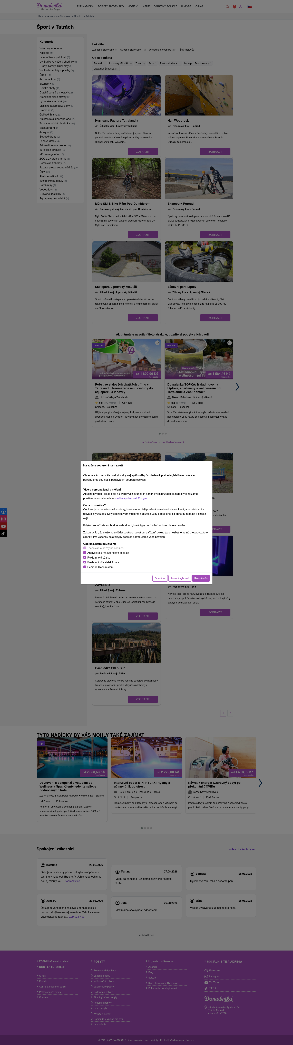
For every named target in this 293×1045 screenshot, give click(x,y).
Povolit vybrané (180, 578)
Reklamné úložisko (98, 557)
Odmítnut (160, 578)
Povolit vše (201, 578)
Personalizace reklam (100, 567)
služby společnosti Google (131, 498)
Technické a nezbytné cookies (105, 548)
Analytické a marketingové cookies (108, 553)
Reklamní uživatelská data (103, 562)
